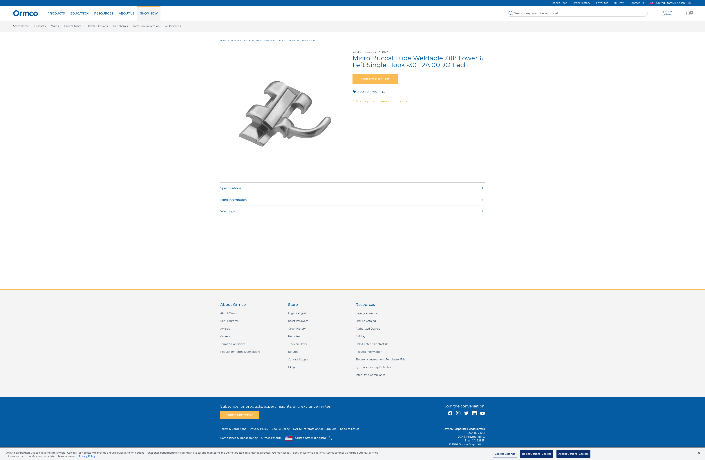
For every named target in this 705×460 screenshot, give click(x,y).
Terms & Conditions (232, 344)
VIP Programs (229, 321)
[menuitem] (56, 13)
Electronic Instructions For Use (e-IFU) (380, 359)
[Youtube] (482, 413)
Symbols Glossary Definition (374, 367)
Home (223, 40)
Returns (293, 351)
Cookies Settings (505, 453)
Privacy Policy (259, 429)
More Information (233, 200)
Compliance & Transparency (239, 438)
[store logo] (26, 13)
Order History (581, 3)
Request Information (369, 351)
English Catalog (366, 321)
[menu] (102, 13)
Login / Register (298, 313)
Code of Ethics (349, 429)
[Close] (699, 453)
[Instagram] (458, 413)
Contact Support (299, 359)
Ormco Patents (271, 438)
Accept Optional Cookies (573, 453)
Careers (225, 336)
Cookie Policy (281, 429)
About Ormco (229, 313)
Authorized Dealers (368, 328)
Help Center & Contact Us (372, 344)
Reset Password (298, 321)
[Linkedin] (474, 413)
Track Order (559, 3)
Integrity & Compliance (370, 375)
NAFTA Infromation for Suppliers (314, 429)
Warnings (227, 211)
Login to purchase (375, 79)
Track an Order (297, 344)
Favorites (602, 3)
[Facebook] (450, 413)
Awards (225, 328)
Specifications (230, 188)
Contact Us (637, 3)
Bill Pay (619, 3)
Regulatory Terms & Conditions (240, 351)
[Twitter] (466, 413)
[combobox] (577, 13)
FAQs (291, 367)
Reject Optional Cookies (536, 453)
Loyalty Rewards (366, 313)
